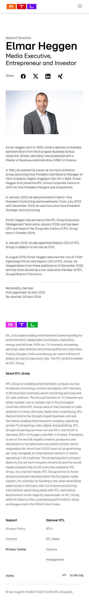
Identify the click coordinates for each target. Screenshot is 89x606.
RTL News (52, 539)
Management (55, 559)
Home (10, 576)
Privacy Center (16, 549)
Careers (51, 549)
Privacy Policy (15, 528)
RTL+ (49, 528)
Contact (11, 539)
